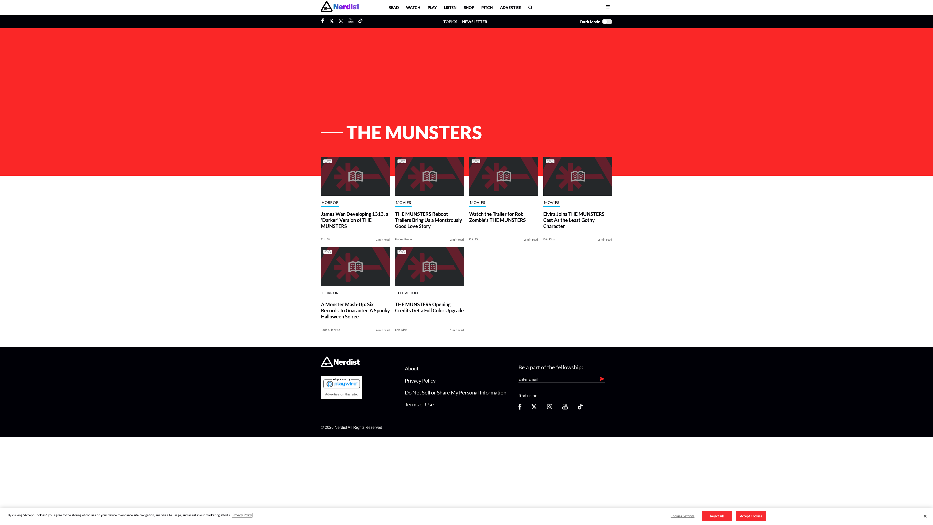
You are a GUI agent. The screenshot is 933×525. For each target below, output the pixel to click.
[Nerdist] (340, 7)
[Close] (925, 516)
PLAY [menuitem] (432, 7)
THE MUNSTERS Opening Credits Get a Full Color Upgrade (429, 307)
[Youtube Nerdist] (351, 21)
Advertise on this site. (341, 394)
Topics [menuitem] (450, 21)
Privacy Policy (420, 380)
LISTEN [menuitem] (450, 7)
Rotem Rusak (404, 239)
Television (407, 293)
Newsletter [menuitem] (474, 21)
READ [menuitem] (394, 7)
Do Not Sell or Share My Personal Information (455, 392)
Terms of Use (419, 404)
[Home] (340, 366)
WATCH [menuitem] (413, 7)
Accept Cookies (751, 516)
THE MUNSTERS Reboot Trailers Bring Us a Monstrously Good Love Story (428, 220)
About (412, 368)
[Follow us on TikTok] (580, 408)
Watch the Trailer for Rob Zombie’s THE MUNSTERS (497, 217)
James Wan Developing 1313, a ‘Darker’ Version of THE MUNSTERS (354, 220)
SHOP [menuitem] (469, 7)
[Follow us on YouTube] (565, 408)
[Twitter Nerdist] (331, 21)
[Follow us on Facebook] (519, 408)
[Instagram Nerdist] (341, 21)
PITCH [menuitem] (486, 7)
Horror (330, 202)
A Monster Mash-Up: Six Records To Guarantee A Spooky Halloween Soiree (355, 310)
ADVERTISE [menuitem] (510, 7)
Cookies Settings (682, 516)
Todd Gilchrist (330, 330)
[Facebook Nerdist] (324, 21)
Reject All (717, 516)
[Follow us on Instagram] (550, 408)
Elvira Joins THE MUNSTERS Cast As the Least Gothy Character (574, 220)
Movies (403, 202)
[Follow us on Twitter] (534, 408)
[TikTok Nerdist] (360, 21)
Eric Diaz (327, 239)
